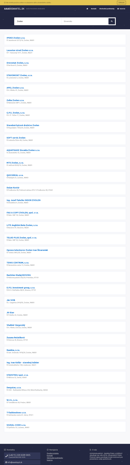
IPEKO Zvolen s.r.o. (16, 38)
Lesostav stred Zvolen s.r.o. (20, 50)
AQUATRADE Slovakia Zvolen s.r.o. (23, 150)
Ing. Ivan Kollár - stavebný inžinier (23, 362)
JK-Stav (10, 312)
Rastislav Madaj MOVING (19, 275)
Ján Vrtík (11, 300)
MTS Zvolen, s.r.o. (15, 163)
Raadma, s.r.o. (13, 350)
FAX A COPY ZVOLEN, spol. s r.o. (22, 212)
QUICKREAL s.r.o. (15, 175)
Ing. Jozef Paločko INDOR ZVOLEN (24, 200)
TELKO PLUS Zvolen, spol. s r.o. (22, 237)
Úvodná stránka (53, 453)
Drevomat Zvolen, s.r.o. (18, 63)
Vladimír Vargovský (16, 325)
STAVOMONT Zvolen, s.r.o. (19, 75)
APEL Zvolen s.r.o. (15, 88)
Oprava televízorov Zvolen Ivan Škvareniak (27, 250)
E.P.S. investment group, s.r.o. (21, 287)
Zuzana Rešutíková (16, 337)
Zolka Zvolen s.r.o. (15, 100)
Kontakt (93, 9)
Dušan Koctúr (13, 187)
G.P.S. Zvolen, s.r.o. (16, 113)
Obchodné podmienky (106, 9)
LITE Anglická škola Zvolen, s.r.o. (22, 225)
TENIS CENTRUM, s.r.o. (18, 262)
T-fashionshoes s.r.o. (16, 412)
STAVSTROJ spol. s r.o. (17, 375)
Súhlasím (121, 2)
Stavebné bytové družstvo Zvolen (23, 125)
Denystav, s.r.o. (14, 387)
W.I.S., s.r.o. (12, 400)
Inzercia (122, 9)
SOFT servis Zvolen (16, 138)
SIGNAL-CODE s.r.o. (16, 425)
